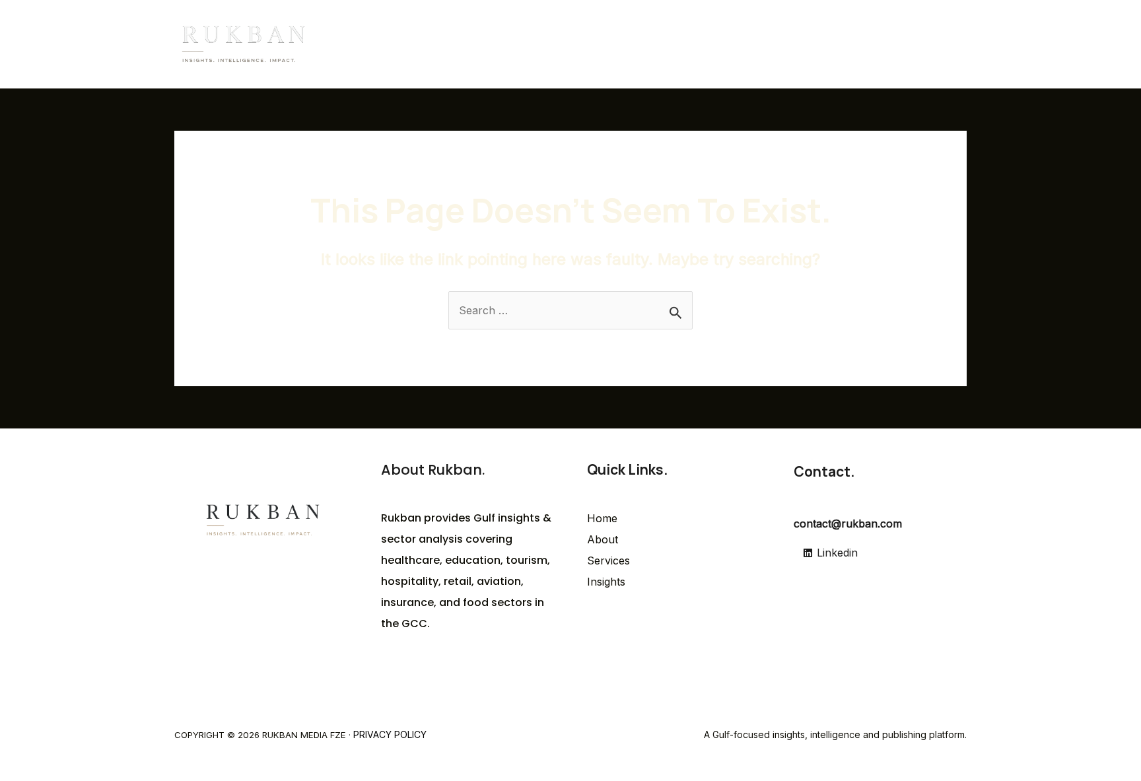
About (757, 44)
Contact (936, 44)
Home (705, 44)
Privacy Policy (390, 734)
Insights (877, 44)
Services (815, 44)
